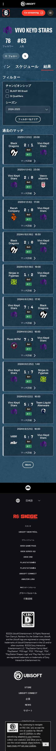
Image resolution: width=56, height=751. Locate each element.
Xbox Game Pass (28, 546)
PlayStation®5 (28, 562)
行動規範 (28, 599)
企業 (28, 699)
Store (28, 687)
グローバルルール (28, 593)
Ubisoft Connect (28, 693)
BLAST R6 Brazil (19, 91)
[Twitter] (25, 56)
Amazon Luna (28, 579)
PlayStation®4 (28, 568)
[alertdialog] (28, 736)
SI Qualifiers (16, 96)
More (28, 464)
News (28, 705)
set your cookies (28, 746)
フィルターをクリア (28, 119)
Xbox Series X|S (28, 551)
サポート (28, 710)
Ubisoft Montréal (28, 532)
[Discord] (28, 488)
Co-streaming (31, 12)
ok (46, 744)
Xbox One (28, 557)
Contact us (28, 721)
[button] (28, 149)
